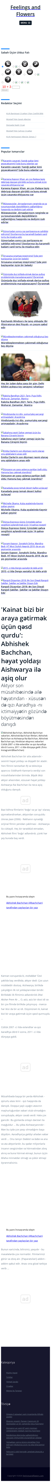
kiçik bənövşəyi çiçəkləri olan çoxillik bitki (24, 113)
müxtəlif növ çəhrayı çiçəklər (19, 131)
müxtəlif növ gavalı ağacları (18, 119)
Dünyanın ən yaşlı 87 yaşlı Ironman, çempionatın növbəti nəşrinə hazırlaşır (23, 1429)
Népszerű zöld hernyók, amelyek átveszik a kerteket (25, 1452)
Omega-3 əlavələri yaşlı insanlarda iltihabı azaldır (24, 1415)
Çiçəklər (9, 1386)
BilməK (5, 90)
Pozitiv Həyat (11, 1372)
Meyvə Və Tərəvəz (14, 1390)
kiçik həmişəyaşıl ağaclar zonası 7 (21, 136)
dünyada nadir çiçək (15, 125)
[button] (25, 23)
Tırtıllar (9, 1377)
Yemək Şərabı (12, 1381)
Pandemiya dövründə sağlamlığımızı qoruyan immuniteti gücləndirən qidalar (24, 1436)
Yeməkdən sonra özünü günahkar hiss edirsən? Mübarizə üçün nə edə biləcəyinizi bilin (25, 1444)
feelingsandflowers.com (33, 1475)
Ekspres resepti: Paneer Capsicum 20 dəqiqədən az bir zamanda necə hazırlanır (25, 1422)
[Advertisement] (25, 942)
